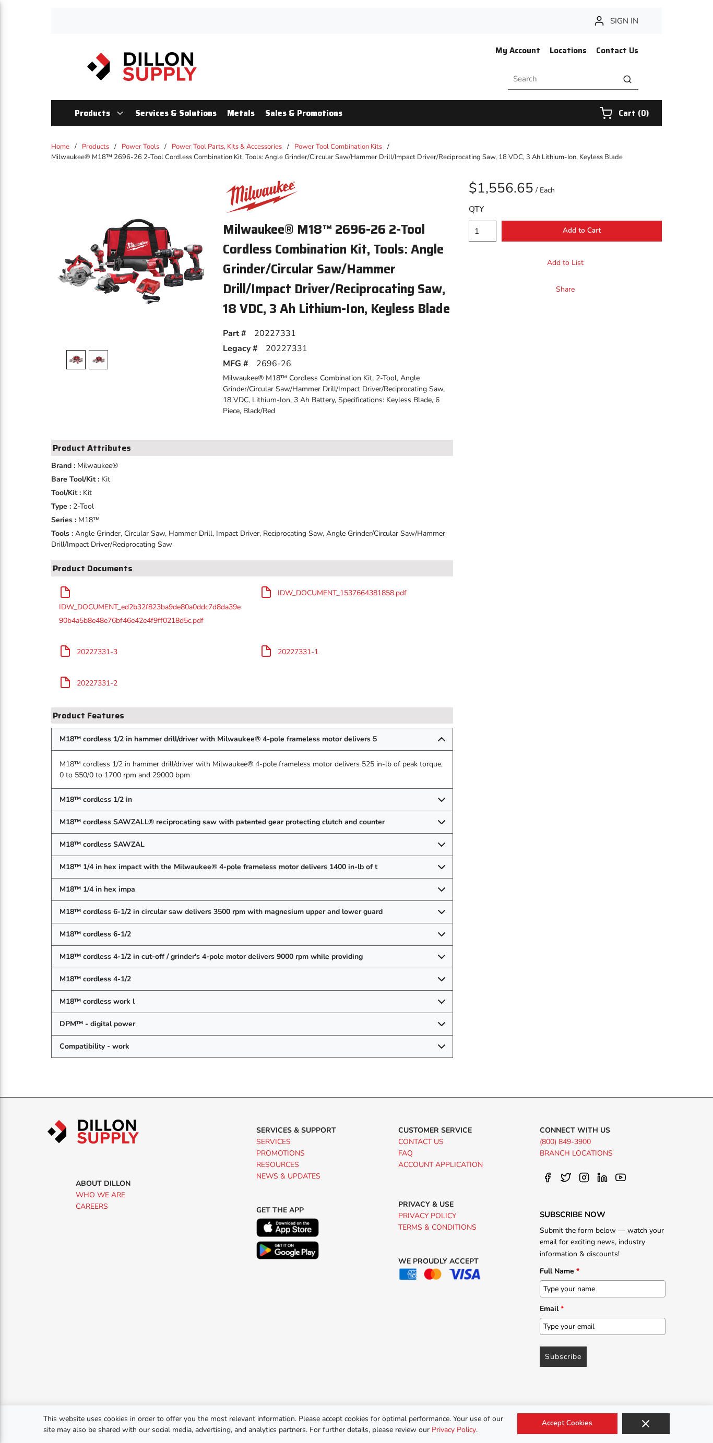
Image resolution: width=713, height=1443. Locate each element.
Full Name (559, 1271)
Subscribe (563, 1357)
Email (552, 1309)
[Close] (646, 1423)
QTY (476, 209)
